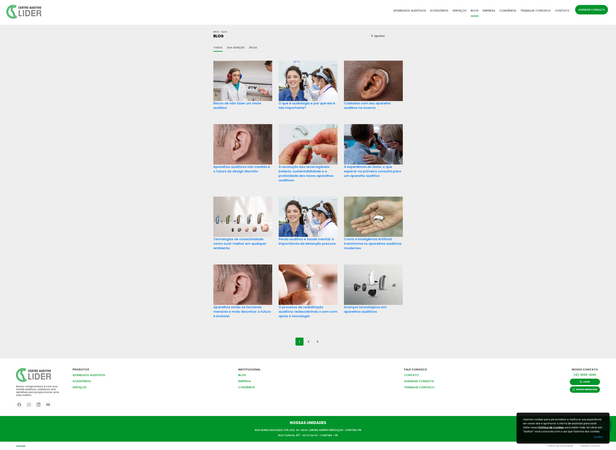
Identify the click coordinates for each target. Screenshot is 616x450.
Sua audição (236, 47)
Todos (217, 47)
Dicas (253, 47)
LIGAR (586, 381)
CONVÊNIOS (508, 10)
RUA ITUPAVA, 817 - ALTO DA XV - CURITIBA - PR (308, 435)
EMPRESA (489, 10)
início (216, 31)
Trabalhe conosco (590, 446)
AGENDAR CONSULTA (591, 10)
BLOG (475, 10)
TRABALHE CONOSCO (535, 10)
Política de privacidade (560, 446)
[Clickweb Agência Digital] (20, 446)
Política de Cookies (551, 427)
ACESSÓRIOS (439, 10)
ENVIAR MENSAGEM (586, 389)
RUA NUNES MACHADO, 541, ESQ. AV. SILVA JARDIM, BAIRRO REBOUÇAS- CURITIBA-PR (308, 430)
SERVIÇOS (459, 10)
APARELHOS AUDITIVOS (409, 10)
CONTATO (562, 10)
